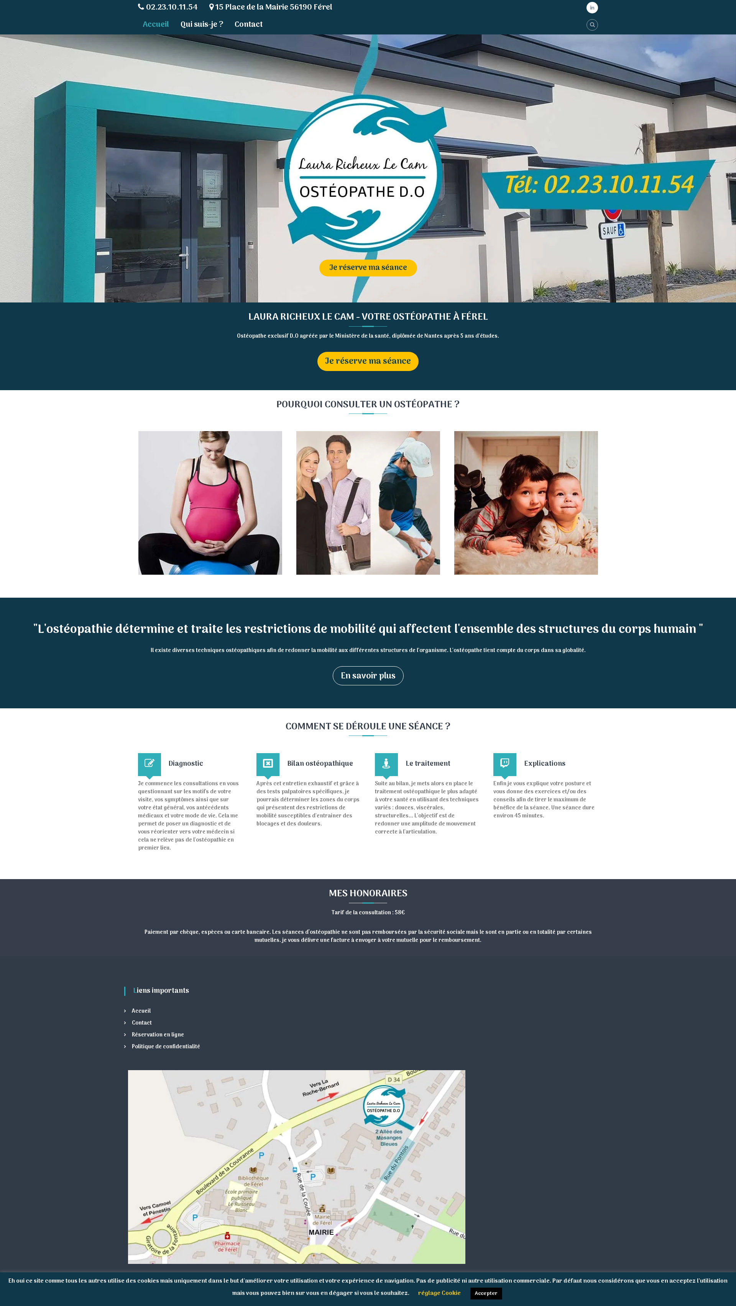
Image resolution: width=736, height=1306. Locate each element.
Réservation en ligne (158, 1035)
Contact (249, 25)
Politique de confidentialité (166, 1047)
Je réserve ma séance (383, 268)
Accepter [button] (486, 1294)
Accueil (156, 25)
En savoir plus (368, 676)
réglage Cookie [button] (439, 1293)
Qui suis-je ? (202, 25)
